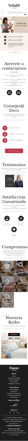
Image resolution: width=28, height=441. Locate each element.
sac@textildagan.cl (14, 425)
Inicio (14, 376)
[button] (25, 15)
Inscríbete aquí (14, 151)
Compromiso (14, 247)
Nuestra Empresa (14, 380)
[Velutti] (14, 6)
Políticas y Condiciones (14, 395)
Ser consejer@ (14, 390)
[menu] (16, 12)
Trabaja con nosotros (14, 383)
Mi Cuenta (14, 391)
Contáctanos (14, 397)
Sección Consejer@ (14, 378)
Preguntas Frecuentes (14, 393)
